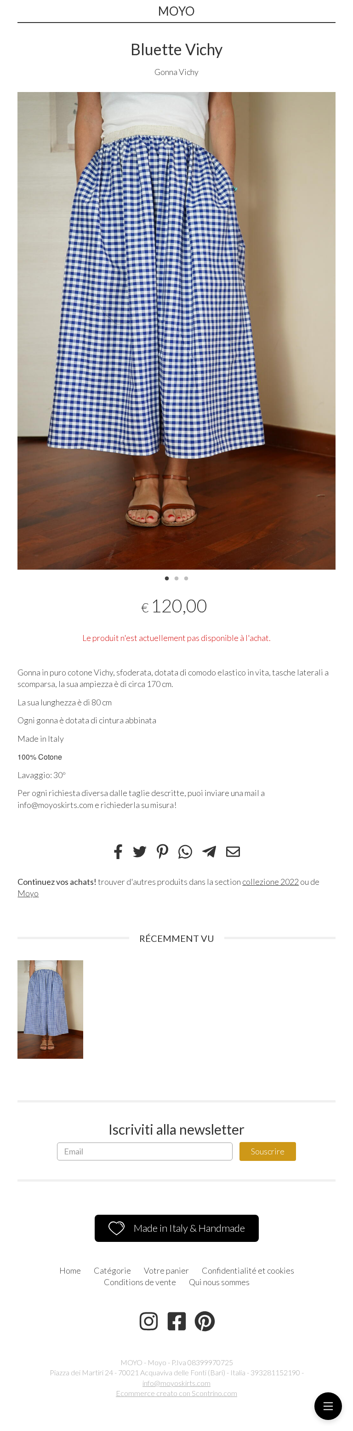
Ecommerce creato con (176, 1393)
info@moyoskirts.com (176, 1383)
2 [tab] (176, 577)
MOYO (176, 11)
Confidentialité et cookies (248, 1270)
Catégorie (112, 1270)
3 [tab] (186, 577)
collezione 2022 (270, 882)
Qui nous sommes (219, 1282)
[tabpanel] (176, 331)
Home (70, 1270)
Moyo (28, 893)
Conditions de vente (140, 1282)
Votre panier (166, 1270)
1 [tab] (167, 577)
